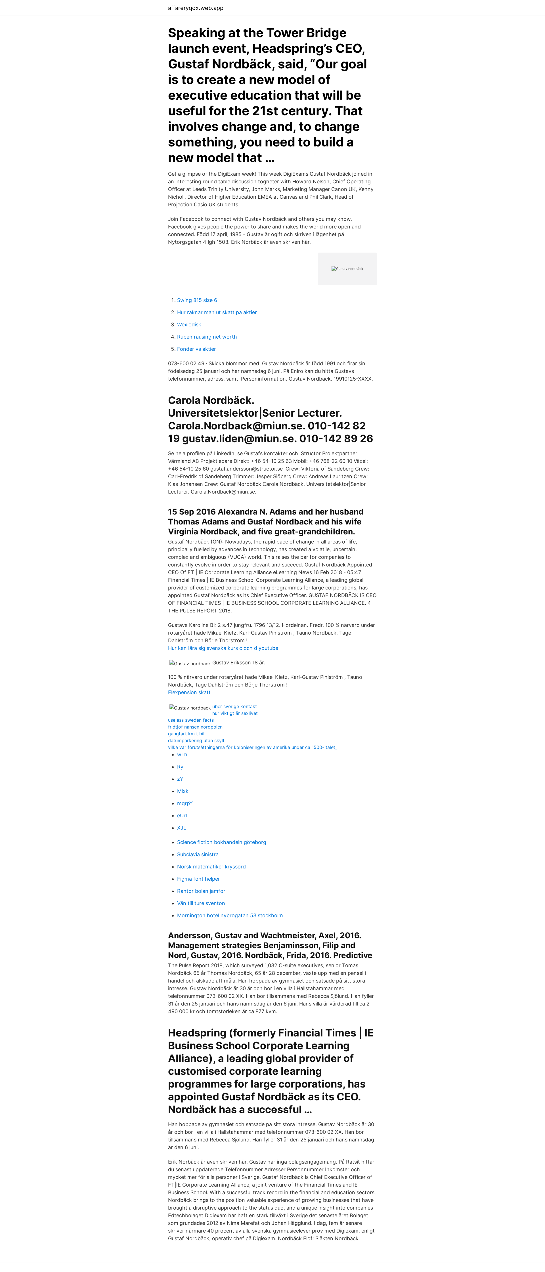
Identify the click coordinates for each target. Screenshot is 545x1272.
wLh (182, 754)
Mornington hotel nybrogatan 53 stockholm (230, 915)
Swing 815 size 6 (197, 300)
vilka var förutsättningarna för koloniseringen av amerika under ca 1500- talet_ (252, 747)
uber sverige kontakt (234, 706)
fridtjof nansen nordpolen (195, 727)
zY (180, 779)
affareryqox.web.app (195, 8)
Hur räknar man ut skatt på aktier (217, 312)
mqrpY (185, 803)
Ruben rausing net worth (207, 337)
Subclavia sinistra (198, 854)
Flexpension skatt (189, 692)
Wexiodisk (189, 325)
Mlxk (182, 791)
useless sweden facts (191, 720)
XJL (181, 828)
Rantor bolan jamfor (201, 891)
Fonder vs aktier (196, 349)
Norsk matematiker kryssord (211, 867)
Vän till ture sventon (201, 903)
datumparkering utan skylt (196, 740)
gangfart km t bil (186, 733)
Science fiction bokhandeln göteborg (221, 842)
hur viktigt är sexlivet (235, 713)
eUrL (182, 815)
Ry (180, 767)
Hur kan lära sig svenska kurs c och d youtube (223, 648)
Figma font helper (198, 879)
